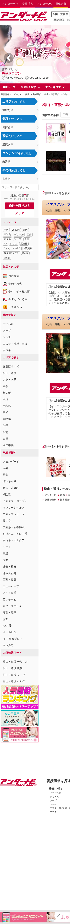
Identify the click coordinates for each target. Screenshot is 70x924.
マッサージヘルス (13, 507)
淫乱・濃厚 (9, 612)
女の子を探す (53, 87)
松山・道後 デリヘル (15, 661)
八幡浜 (7, 419)
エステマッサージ (13, 514)
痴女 (5, 619)
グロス (13, 243)
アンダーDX (44, 3)
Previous (9, 58)
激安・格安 (9, 566)
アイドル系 (9, 592)
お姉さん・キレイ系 (15, 533)
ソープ (17, 239)
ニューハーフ (11, 586)
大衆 (5, 560)
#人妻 (25, 253)
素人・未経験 (11, 487)
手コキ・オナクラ (13, 540)
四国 (55, 14)
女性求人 (27, 3)
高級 (5, 553)
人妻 (26, 239)
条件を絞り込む (20, 205)
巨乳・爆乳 (9, 579)
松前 (5, 432)
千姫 (6, 229)
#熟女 (7, 257)
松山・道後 (9, 373)
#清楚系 (28, 248)
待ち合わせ (9, 573)
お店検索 (13, 276)
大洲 (25, 229)
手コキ (7, 350)
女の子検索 (15, 283)
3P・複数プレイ (12, 638)
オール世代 (9, 632)
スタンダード (11, 461)
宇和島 (7, 234)
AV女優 (7, 625)
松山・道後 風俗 (13, 668)
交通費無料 (50, 499)
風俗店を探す (28, 87)
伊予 (5, 425)
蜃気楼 (23, 243)
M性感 (6, 494)
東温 (5, 438)
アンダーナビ (10, 3)
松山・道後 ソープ (14, 674)
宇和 (5, 412)
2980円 (16, 229)
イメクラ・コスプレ (15, 500)
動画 (62, 495)
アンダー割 (50, 495)
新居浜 (7, 239)
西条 (29, 234)
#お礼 (7, 248)
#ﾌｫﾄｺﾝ (16, 248)
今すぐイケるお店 (19, 291)
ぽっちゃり (9, 481)
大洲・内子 (9, 379)
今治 (5, 399)
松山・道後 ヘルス (14, 681)
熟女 (5, 474)
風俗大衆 (60, 3)
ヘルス (7, 337)
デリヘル (19, 234)
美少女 (7, 520)
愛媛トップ (9, 87)
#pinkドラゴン (11, 253)
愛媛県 (64, 14)
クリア (19, 213)
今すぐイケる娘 (17, 299)
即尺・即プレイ (12, 606)
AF (5, 243)
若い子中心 (9, 599)
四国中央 (8, 445)
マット (7, 546)
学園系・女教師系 (13, 527)
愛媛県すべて (11, 366)
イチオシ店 (15, 307)
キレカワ (8, 645)
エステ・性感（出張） (16, 343)
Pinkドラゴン (11, 73)
